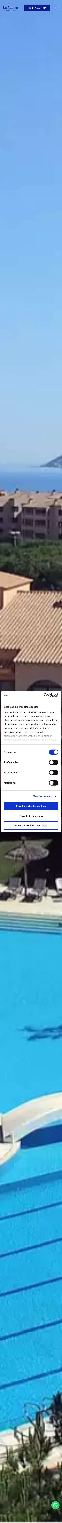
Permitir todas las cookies (31, 806)
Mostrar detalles (42, 796)
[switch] (53, 762)
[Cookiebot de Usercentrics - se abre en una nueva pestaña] (44, 695)
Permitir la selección (31, 815)
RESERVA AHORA (37, 7)
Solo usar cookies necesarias (31, 825)
